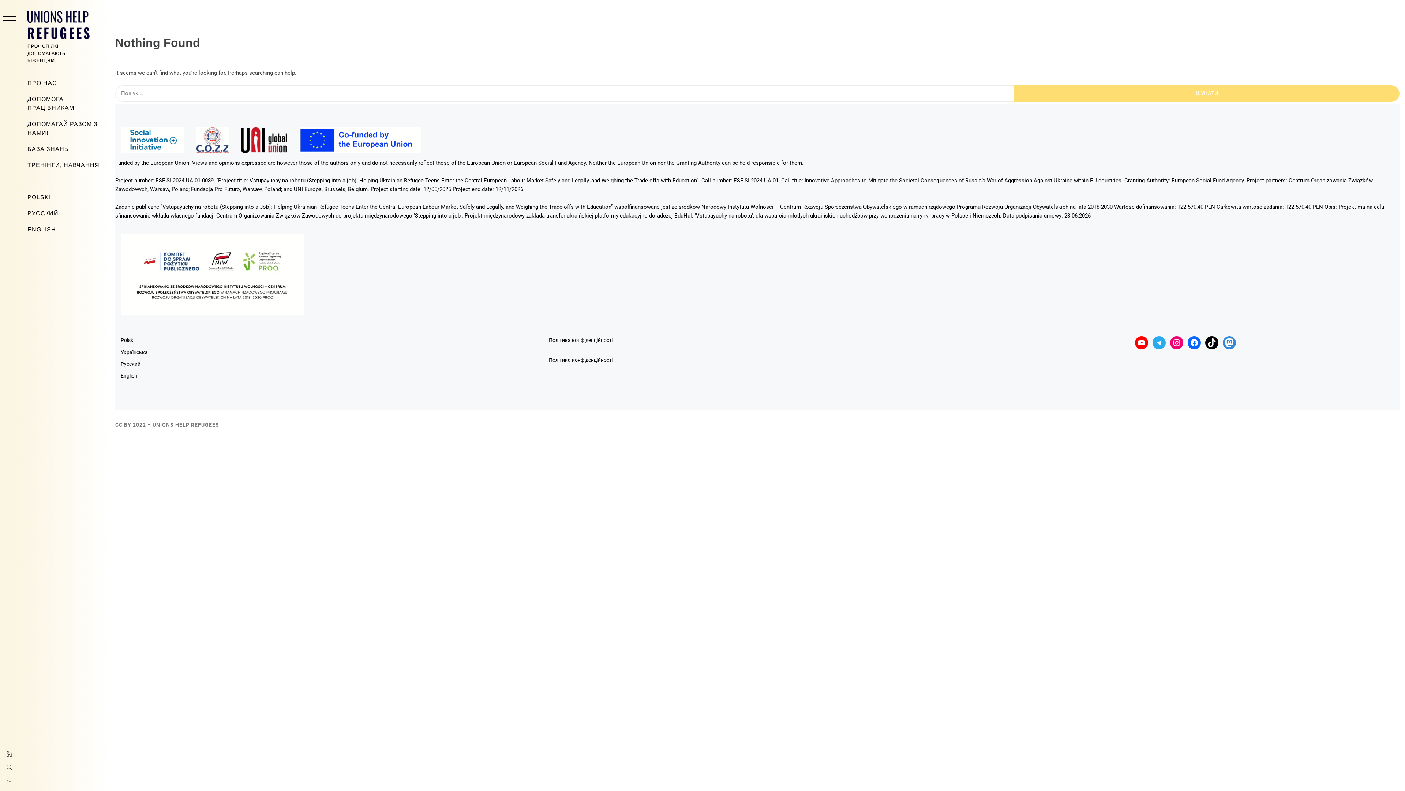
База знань (48, 149)
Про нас (42, 83)
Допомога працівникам (50, 103)
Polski (39, 197)
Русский (43, 213)
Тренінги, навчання (63, 165)
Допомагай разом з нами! (62, 128)
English (41, 229)
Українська (134, 352)
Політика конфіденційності (581, 340)
